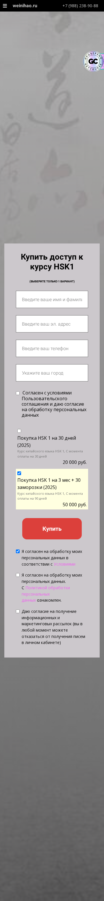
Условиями (64, 564)
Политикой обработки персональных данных (46, 594)
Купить (52, 528)
